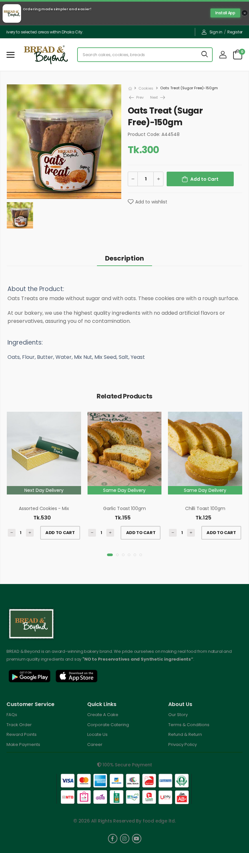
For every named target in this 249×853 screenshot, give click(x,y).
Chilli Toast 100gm (205, 508)
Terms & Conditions (188, 725)
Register (235, 32)
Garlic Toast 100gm (124, 508)
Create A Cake (102, 715)
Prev (136, 97)
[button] (109, 555)
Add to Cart (204, 179)
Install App (225, 13)
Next (154, 97)
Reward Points (21, 734)
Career (94, 744)
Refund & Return (185, 734)
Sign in (215, 32)
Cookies (145, 88)
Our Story (178, 715)
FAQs (11, 715)
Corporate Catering (108, 725)
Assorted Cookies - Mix (44, 508)
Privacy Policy (182, 744)
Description (124, 258)
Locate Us (97, 734)
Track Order (19, 725)
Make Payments (23, 744)
